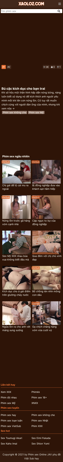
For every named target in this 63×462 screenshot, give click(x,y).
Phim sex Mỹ (36, 112)
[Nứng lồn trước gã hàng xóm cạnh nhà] (16, 207)
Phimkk (35, 391)
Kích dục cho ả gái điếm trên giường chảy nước (16, 293)
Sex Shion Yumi (40, 443)
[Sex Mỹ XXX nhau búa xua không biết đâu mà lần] (16, 242)
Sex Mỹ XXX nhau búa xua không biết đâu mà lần (15, 257)
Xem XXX (6, 391)
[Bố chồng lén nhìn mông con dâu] (46, 278)
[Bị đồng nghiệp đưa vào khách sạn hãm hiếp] (46, 172)
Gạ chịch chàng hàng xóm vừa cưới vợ (44, 328)
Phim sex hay (8, 415)
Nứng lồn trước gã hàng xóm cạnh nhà (16, 222)
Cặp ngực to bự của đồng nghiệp (44, 222)
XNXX (34, 403)
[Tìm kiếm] (59, 11)
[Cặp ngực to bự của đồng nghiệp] (46, 207)
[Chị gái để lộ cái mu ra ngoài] (16, 172)
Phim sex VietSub (11, 426)
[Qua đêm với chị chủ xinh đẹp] (46, 242)
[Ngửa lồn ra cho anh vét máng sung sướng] (16, 313)
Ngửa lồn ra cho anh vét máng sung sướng (16, 328)
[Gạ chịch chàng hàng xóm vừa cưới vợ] (46, 313)
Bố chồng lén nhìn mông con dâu (46, 293)
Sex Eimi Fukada (40, 438)
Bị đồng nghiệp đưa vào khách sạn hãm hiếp (46, 187)
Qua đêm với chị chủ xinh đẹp (46, 257)
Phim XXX (37, 426)
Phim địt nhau (9, 397)
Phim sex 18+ (39, 397)
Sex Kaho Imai (9, 443)
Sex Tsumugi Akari (11, 438)
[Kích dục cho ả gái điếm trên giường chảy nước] (16, 278)
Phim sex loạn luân (11, 420)
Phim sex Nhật (39, 420)
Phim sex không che (14, 112)
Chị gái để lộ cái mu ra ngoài (15, 187)
